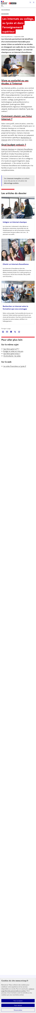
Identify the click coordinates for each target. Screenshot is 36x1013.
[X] (15, 331)
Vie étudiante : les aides (12, 356)
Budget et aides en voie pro (13, 351)
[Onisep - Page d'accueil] (12, 3)
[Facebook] (19, 331)
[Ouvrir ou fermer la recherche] (30, 2)
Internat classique (7, 149)
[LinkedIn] (11, 331)
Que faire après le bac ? (11, 353)
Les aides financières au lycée (13, 366)
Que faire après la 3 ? (11, 349)
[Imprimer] (3, 331)
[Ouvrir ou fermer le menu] (33, 2)
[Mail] (7, 331)
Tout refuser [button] (18, 1005)
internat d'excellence (24, 149)
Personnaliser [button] (18, 1010)
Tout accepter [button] (18, 1001)
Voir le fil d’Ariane (5, 9)
